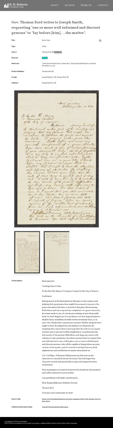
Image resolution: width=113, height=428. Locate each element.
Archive (69, 5)
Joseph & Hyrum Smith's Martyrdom (55, 407)
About (54, 5)
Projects (86, 5)
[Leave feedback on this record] (100, 40)
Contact (103, 5)
